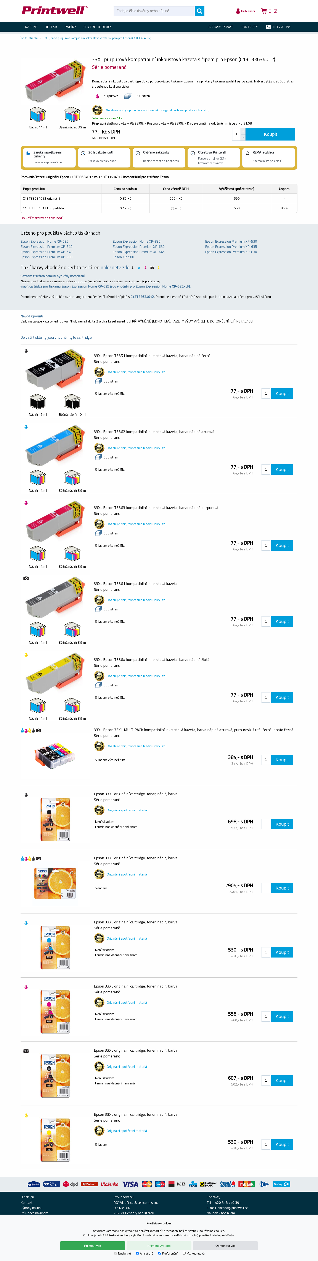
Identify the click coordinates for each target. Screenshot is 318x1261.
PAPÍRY (70, 26)
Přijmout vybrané (159, 1245)
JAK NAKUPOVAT (220, 26)
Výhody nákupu (31, 1207)
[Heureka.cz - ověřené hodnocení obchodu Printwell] (289, 17)
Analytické (146, 1253)
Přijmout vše (92, 1245)
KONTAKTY (249, 26)
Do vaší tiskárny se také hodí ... (43, 217)
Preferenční (170, 1253)
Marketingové (196, 1253)
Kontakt (27, 1202)
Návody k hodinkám (221, 1212)
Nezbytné (124, 1253)
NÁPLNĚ (31, 26)
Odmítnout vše (225, 1245)
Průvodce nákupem (34, 1212)
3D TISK (51, 26)
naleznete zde (115, 267)
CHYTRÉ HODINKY (97, 26)
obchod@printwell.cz (232, 1207)
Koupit (270, 134)
